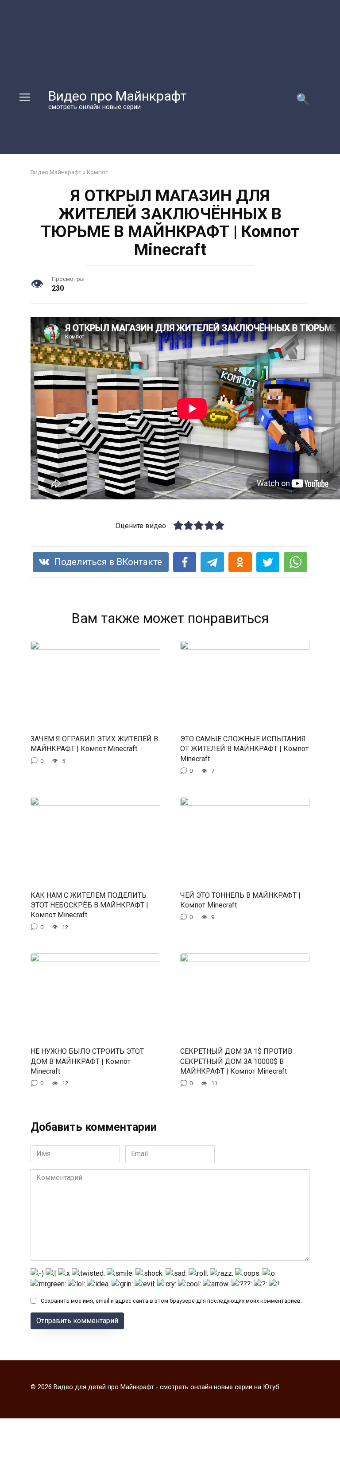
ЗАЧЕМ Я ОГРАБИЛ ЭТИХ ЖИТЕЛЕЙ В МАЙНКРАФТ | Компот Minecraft (94, 744)
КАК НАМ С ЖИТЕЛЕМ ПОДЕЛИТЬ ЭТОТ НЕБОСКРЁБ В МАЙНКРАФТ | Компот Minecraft (89, 905)
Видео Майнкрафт (56, 171)
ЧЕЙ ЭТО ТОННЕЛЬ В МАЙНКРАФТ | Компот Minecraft (240, 900)
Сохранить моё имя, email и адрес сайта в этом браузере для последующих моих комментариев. (171, 1300)
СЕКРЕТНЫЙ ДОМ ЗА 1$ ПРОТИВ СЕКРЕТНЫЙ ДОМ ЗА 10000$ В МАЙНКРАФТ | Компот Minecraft (236, 1061)
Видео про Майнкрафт (117, 96)
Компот (97, 171)
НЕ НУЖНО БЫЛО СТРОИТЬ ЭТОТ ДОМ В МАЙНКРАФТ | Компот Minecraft (87, 1061)
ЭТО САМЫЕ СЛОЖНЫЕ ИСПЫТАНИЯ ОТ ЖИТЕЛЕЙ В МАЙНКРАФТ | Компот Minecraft (244, 749)
